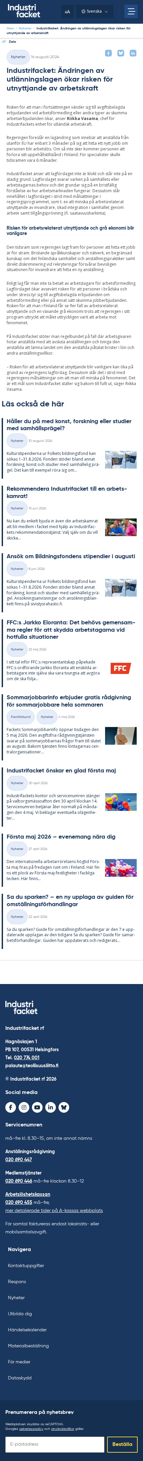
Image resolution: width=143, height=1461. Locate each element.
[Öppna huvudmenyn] (131, 11)
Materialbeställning (28, 1346)
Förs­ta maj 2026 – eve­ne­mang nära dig (61, 837)
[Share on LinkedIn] (133, 53)
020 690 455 (18, 1202)
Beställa (122, 1444)
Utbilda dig (20, 1314)
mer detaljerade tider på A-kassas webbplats (54, 1210)
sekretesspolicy (31, 1429)
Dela (12, 41)
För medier (19, 1362)
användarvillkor (62, 1429)
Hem (10, 28)
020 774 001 (26, 1058)
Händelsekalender (27, 1330)
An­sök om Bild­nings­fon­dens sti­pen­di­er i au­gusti (71, 557)
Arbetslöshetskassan (27, 1194)
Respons (17, 1282)
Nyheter (25, 28)
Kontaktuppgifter (26, 1265)
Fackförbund (20, 717)
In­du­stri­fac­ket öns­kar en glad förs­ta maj (61, 771)
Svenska (94, 11)
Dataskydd (20, 1378)
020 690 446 (18, 1181)
